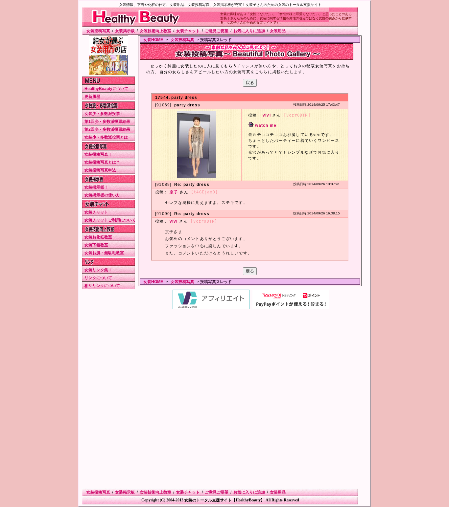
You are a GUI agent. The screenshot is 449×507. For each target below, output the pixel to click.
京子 (174, 192)
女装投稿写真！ (98, 154)
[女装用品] (108, 54)
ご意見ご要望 (216, 31)
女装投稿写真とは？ (102, 162)
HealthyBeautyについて (106, 88)
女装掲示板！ (96, 187)
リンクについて (98, 278)
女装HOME (153, 39)
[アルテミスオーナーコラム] (108, 73)
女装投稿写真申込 (100, 170)
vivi (267, 115)
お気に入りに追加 (249, 31)
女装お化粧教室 (98, 237)
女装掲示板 (125, 31)
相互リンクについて (102, 285)
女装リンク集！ (98, 270)
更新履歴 (92, 96)
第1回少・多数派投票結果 (107, 121)
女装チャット (188, 31)
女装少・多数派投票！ (104, 113)
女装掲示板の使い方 (102, 195)
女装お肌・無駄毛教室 (104, 253)
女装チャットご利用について (110, 220)
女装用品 (278, 31)
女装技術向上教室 (155, 31)
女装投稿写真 (98, 31)
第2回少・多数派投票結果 (107, 129)
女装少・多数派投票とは (106, 137)
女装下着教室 (96, 245)
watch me (265, 125)
